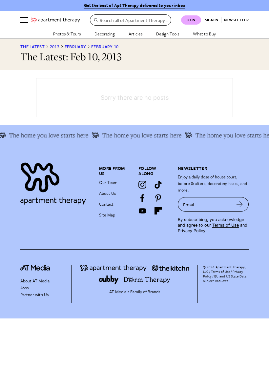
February (75, 46)
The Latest (32, 46)
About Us (107, 193)
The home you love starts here (139, 135)
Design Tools (167, 34)
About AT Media (35, 280)
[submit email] (240, 204)
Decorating (104, 34)
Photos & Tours (67, 34)
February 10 (104, 46)
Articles (135, 34)
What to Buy (204, 34)
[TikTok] (158, 185)
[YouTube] (142, 211)
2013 (54, 46)
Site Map (107, 215)
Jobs (24, 287)
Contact (106, 204)
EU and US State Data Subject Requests (224, 278)
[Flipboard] (158, 211)
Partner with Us (34, 294)
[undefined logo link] (55, 20)
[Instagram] (142, 185)
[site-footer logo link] (35, 268)
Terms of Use (225, 225)
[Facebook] (142, 198)
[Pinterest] (158, 198)
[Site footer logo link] (55, 182)
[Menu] (24, 20)
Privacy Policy (191, 230)
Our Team (108, 182)
